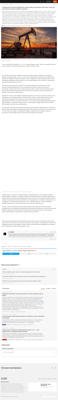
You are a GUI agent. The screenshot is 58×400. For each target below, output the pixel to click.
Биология (4, 339)
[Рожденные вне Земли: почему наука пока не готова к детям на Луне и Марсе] (51, 298)
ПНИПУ (11, 4)
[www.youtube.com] (48, 397)
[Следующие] (55, 367)
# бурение (9, 25)
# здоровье (12, 311)
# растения (29, 339)
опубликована (22, 64)
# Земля (24, 324)
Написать (48, 1)
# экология (34, 339)
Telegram (11, 253)
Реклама (54, 378)
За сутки (43, 288)
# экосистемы (39, 339)
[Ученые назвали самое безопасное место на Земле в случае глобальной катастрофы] (51, 320)
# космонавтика (18, 311)
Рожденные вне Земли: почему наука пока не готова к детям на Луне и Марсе (22, 294)
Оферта (40, 378)
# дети (8, 311)
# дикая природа (19, 339)
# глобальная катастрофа (17, 324)
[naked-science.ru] (56, 397)
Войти (55, 1)
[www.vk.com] (46, 397)
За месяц (54, 288)
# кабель (23, 25)
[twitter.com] (43, 397)
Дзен (29, 253)
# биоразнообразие (11, 339)
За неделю (48, 288)
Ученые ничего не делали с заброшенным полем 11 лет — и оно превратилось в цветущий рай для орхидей (20, 330)
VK (47, 253)
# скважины (29, 25)
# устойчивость (30, 324)
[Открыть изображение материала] (29, 42)
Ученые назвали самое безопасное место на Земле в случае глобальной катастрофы (23, 317)
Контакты (45, 378)
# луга (24, 339)
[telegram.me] (53, 397)
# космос (24, 311)
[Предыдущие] (52, 367)
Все (19, 265)
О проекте (50, 378)
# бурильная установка (16, 25)
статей (53, 232)
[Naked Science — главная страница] (7, 1)
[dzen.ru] (51, 397)
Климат (4, 324)
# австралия (9, 324)
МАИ (4, 311)
